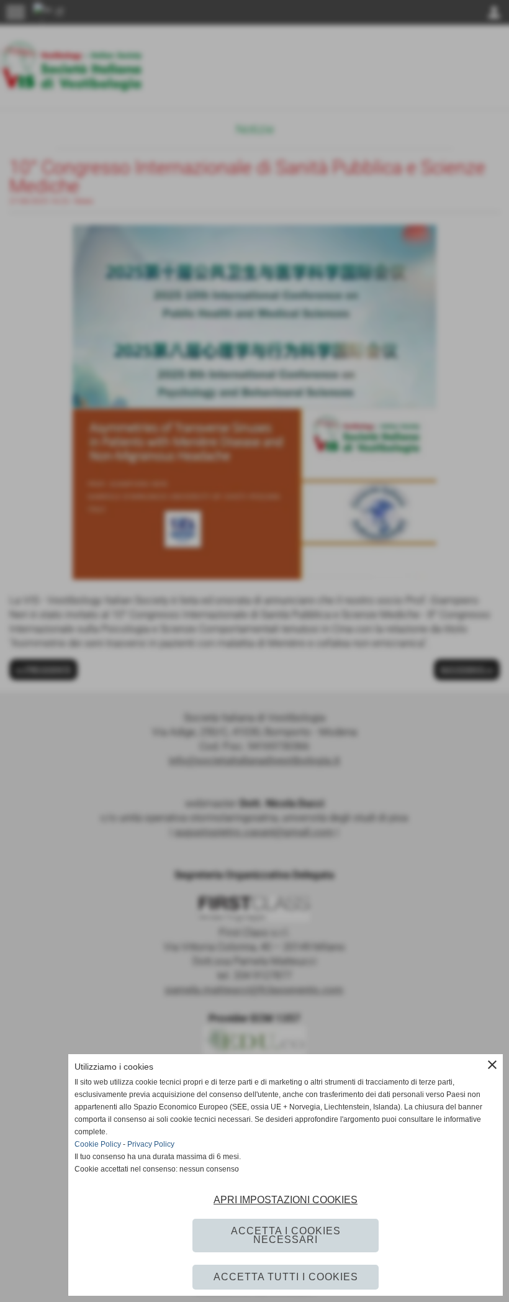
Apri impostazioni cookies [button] (286, 1200)
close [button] (492, 1064)
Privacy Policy (150, 1144)
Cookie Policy (97, 1144)
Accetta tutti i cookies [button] (286, 1277)
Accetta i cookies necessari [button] (286, 1235)
